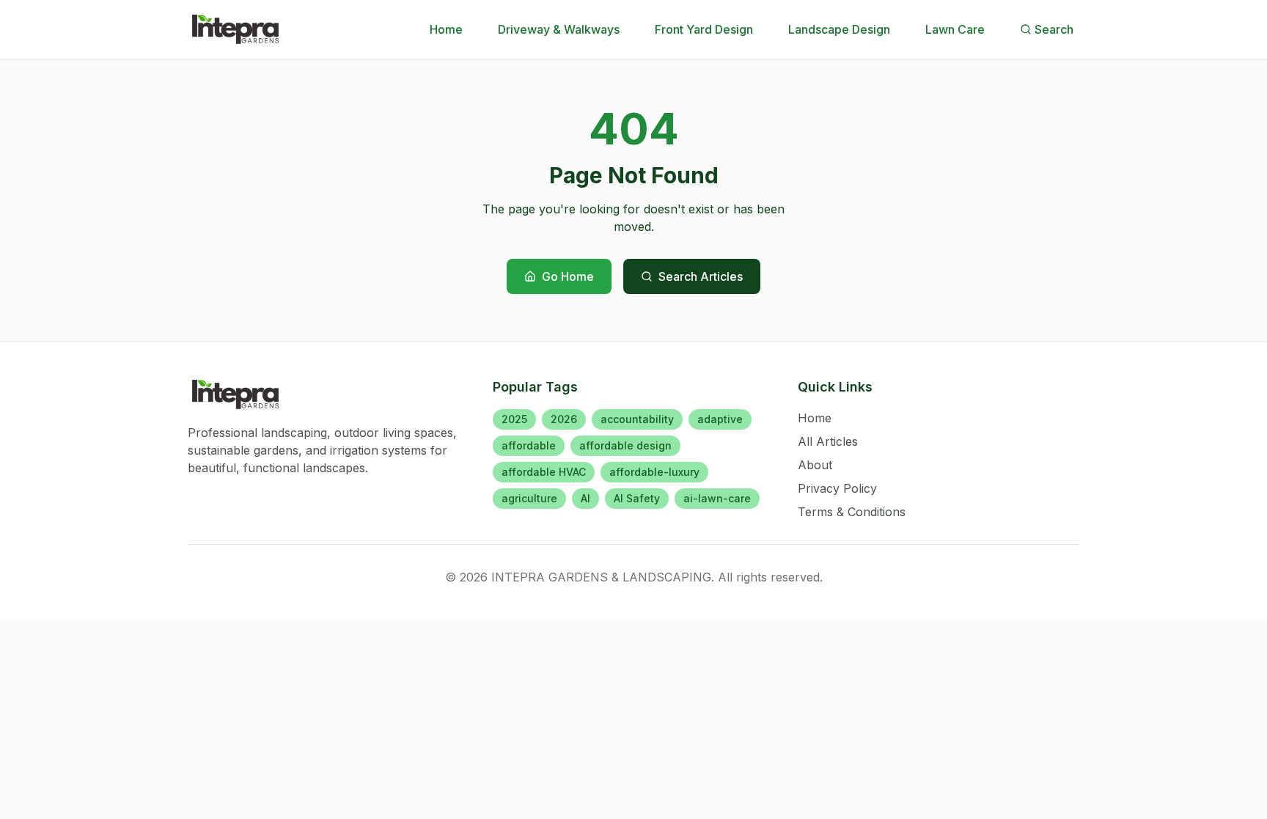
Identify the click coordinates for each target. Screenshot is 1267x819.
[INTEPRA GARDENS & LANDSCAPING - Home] (236, 29)
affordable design (625, 445)
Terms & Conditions (852, 511)
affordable (529, 445)
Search (1054, 29)
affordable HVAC (544, 472)
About (815, 465)
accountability (637, 419)
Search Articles (700, 276)
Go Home (568, 276)
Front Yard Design (704, 29)
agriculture (529, 498)
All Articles (828, 441)
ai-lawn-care (717, 498)
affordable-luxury (654, 472)
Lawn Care (955, 29)
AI (585, 498)
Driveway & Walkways (559, 29)
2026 (564, 419)
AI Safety (637, 498)
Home (446, 29)
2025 (514, 419)
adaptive (720, 419)
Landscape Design (839, 29)
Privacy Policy (837, 488)
